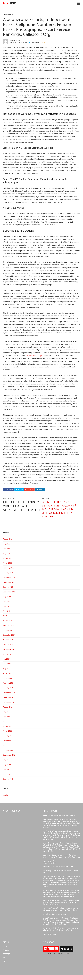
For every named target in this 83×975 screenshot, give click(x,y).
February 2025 (8, 625)
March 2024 (7, 678)
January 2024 (8, 688)
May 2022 (6, 745)
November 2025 (9, 582)
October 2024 (8, 644)
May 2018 (6, 774)
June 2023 (7, 716)
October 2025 (8, 587)
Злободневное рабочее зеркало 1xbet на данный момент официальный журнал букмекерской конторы (59, 509)
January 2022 (8, 750)
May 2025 (6, 611)
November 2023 (9, 697)
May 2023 (6, 721)
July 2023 (6, 712)
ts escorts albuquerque (34, 355)
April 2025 (7, 616)
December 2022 (9, 740)
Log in (5, 795)
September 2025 (9, 592)
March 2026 (7, 563)
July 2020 (6, 760)
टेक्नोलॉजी (6, 950)
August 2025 (7, 596)
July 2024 (6, 659)
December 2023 (9, 692)
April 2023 (7, 726)
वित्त (4, 957)
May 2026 (6, 553)
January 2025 (8, 630)
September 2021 (9, 755)
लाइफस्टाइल (6, 954)
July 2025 (6, 601)
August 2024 (7, 654)
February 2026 (8, 568)
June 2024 (7, 664)
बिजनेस (5, 947)
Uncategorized (8, 14)
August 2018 (7, 764)
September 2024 (9, 649)
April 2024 (7, 673)
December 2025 (9, 577)
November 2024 (9, 640)
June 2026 (7, 548)
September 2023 (9, 702)
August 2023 (7, 707)
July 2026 (6, 544)
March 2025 (7, 620)
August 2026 (7, 539)
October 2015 (8, 779)
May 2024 (6, 668)
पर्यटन (4, 961)
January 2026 (8, 572)
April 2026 (7, 558)
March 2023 (7, 731)
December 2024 (9, 635)
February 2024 (8, 683)
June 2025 (7, 606)
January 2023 (8, 736)
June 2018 (7, 769)
